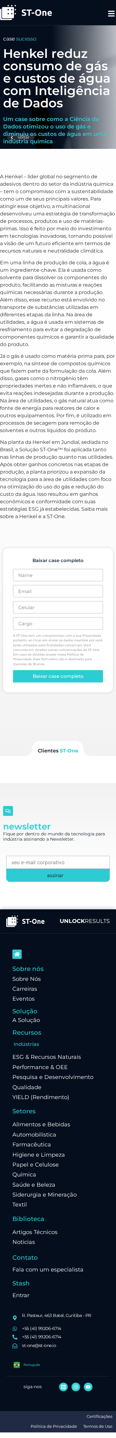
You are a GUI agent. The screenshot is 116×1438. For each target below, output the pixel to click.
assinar (55, 875)
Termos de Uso (97, 1426)
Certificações (99, 1416)
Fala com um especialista (48, 1269)
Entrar (20, 1295)
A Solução (26, 1020)
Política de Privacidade (54, 1426)
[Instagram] (75, 1387)
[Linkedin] (63, 1387)
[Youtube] (88, 1387)
